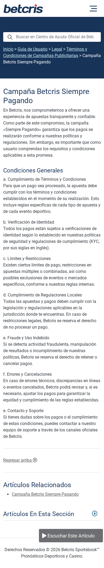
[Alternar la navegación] (93, 8)
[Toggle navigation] (52, 513)
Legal (57, 49)
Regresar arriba (18, 460)
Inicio (8, 49)
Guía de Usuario (32, 49)
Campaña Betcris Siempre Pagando (45, 494)
